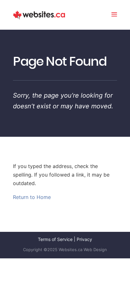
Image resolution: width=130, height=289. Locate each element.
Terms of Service (55, 239)
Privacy (84, 239)
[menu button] (114, 15)
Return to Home (32, 197)
